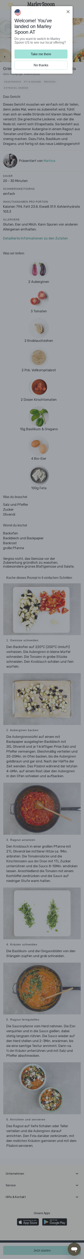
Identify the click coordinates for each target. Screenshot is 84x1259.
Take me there (41, 54)
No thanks (41, 65)
